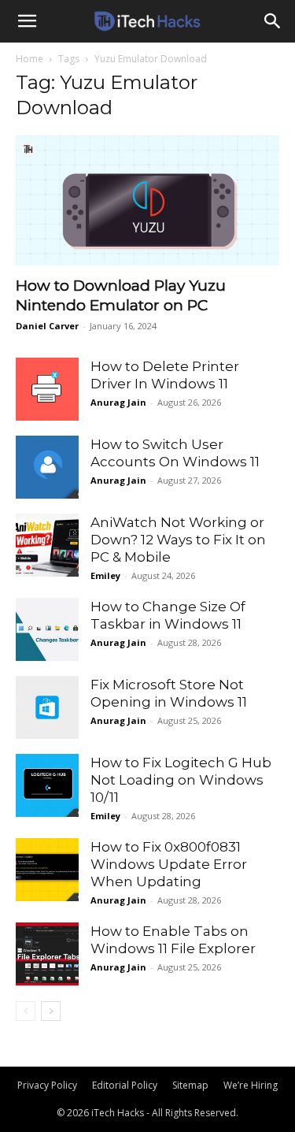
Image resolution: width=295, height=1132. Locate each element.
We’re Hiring (250, 1085)
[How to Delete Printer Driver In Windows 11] (47, 389)
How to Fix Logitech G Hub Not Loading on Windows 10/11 (180, 780)
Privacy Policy (47, 1085)
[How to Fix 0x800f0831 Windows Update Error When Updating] (47, 869)
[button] (27, 21)
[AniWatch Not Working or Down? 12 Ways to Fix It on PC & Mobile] (47, 545)
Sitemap (190, 1085)
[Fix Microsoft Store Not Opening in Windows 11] (47, 707)
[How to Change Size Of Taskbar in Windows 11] (47, 629)
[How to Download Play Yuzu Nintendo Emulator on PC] (147, 200)
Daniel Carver (47, 326)
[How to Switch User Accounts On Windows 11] (47, 467)
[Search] (273, 21)
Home (29, 58)
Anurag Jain (118, 402)
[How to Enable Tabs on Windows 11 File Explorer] (47, 953)
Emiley (105, 575)
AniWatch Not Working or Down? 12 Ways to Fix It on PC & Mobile (178, 539)
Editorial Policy (124, 1085)
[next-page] (51, 1011)
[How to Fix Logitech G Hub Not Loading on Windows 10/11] (47, 785)
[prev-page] (25, 1011)
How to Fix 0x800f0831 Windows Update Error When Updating (168, 864)
